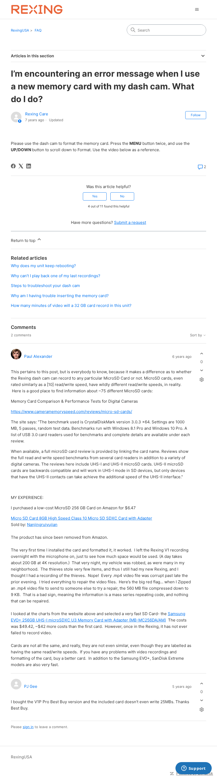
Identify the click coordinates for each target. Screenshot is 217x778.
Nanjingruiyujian (42, 524)
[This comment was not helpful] (201, 370)
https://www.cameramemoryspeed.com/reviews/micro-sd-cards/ (71, 411)
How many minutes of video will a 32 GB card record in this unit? (71, 305)
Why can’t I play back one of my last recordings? (55, 275)
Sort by (196, 335)
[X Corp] (21, 166)
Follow (196, 115)
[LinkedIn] (28, 166)
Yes (94, 196)
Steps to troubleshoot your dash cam (45, 285)
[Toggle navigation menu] (196, 9)
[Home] (37, 9)
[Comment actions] (201, 379)
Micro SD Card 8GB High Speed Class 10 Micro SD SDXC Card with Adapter (81, 518)
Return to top (24, 240)
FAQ (38, 30)
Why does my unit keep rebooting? (43, 265)
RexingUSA (20, 30)
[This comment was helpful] (201, 353)
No (122, 196)
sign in (28, 727)
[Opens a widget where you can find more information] (193, 768)
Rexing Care (36, 113)
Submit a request (130, 222)
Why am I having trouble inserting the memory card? (60, 295)
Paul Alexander (38, 356)
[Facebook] (13, 166)
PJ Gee (30, 686)
